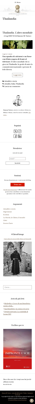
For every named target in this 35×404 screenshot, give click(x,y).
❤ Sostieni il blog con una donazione (17, 400)
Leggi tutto (17, 75)
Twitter (25, 393)
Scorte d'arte (8, 223)
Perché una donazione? (10, 189)
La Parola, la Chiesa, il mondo (14, 217)
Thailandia (20, 84)
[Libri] (17, 100)
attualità (7, 84)
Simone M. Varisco (6, 393)
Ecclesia (6, 215)
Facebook (17, 394)
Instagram (30, 393)
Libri (5, 220)
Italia (13, 84)
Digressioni (7, 212)
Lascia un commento (12, 86)
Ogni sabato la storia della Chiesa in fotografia (17, 239)
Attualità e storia (10, 81)
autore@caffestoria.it (17, 393)
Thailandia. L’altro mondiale (18, 32)
